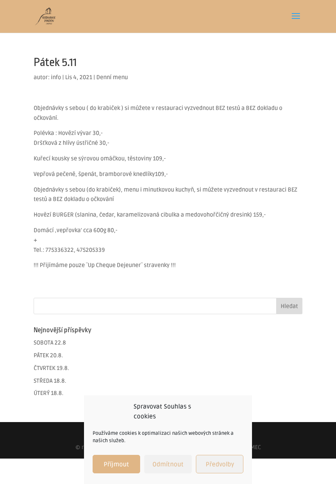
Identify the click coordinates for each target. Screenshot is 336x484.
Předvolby (220, 464)
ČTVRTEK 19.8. (51, 368)
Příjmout (116, 464)
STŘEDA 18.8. (50, 380)
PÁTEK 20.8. (48, 355)
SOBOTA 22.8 (50, 342)
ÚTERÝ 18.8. (49, 393)
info (56, 77)
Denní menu (112, 77)
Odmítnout (168, 464)
